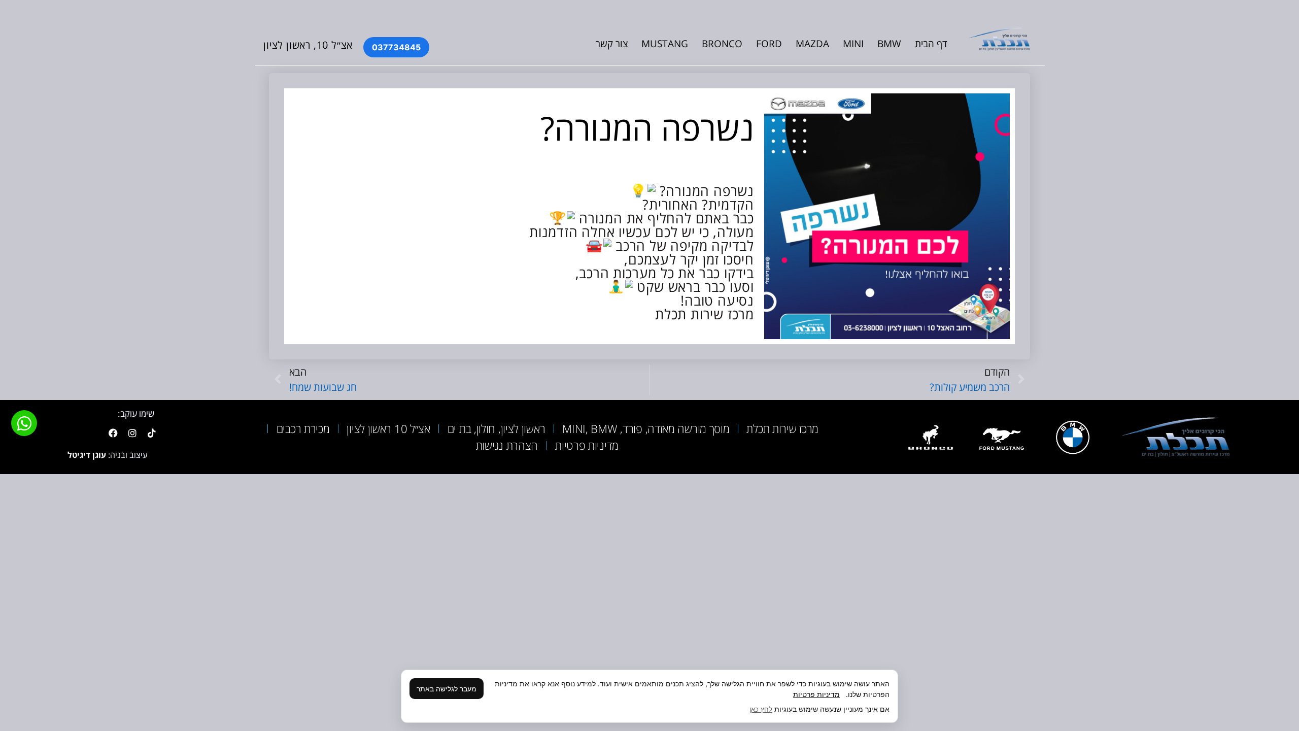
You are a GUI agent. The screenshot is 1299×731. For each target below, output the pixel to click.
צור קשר (612, 43)
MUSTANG (664, 43)
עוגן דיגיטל (86, 454)
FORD (769, 43)
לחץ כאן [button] (760, 709)
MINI (853, 43)
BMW (889, 43)
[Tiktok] (151, 433)
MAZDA (812, 43)
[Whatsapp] (24, 423)
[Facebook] (113, 433)
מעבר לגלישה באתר (446, 688)
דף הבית (931, 43)
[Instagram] (132, 433)
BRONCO (722, 43)
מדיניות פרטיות (816, 694)
